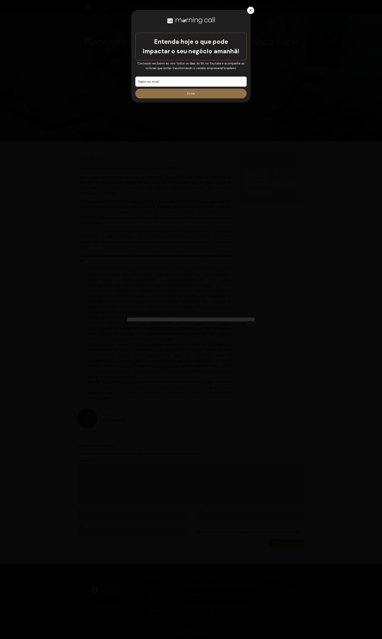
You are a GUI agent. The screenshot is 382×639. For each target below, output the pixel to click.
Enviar (191, 93)
